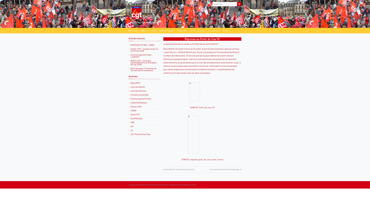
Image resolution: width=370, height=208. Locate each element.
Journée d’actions (138, 91)
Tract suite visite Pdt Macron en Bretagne (224, 169)
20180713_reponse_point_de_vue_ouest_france (202, 159)
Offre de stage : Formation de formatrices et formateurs (143, 69)
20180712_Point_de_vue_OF (202, 107)
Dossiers (152, 31)
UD (132, 126)
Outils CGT (201, 31)
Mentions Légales (190, 185)
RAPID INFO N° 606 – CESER (142, 45)
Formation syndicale (139, 95)
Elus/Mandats (137, 118)
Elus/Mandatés (214, 31)
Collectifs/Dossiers (139, 102)
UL (132, 130)
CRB (132, 122)
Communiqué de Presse (141, 98)
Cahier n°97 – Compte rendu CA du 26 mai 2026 (144, 50)
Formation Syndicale (166, 31)
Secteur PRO (136, 106)
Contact (225, 31)
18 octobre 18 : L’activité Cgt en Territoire (179, 169)
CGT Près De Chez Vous (140, 134)
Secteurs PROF (182, 31)
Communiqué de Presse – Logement (142, 56)
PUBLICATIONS (132, 31)
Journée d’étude (138, 87)
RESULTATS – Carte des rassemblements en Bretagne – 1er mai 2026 (144, 62)
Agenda (143, 31)
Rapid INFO (135, 83)
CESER (192, 31)
